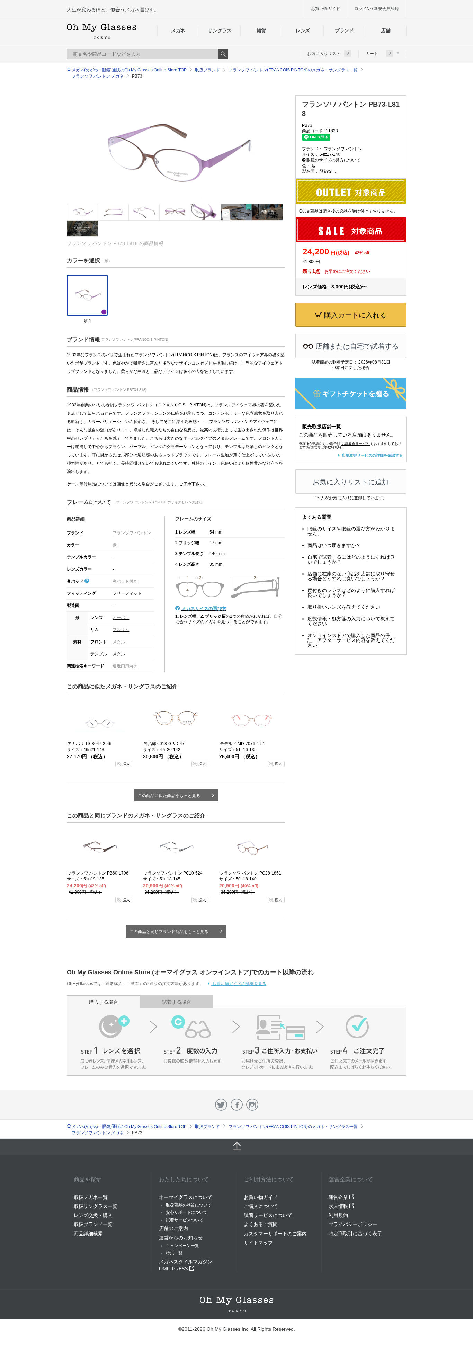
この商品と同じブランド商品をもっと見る (169, 931)
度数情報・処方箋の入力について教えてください (351, 621)
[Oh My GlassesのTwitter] (221, 1105)
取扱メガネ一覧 (91, 1197)
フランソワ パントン (132, 532)
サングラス (219, 30)
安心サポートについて (186, 1212)
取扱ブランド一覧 (93, 1224)
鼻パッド (75, 581)
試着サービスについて (268, 1215)
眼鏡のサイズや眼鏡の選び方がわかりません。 (351, 531)
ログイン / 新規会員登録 (376, 8)
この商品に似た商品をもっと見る (169, 795)
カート (378, 53)
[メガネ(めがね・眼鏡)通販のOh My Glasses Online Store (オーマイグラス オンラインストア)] (236, 1304)
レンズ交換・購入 (93, 1215)
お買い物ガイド (325, 8)
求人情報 (339, 1206)
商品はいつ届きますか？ (334, 545)
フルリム (121, 629)
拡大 (126, 764)
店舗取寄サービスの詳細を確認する (372, 455)
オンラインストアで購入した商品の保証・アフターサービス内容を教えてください (351, 640)
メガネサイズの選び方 (203, 608)
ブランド (344, 30)
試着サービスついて (184, 1220)
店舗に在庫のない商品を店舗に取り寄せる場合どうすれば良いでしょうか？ (351, 576)
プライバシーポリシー (353, 1224)
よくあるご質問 (261, 1224)
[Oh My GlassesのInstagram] (252, 1105)
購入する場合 (103, 1002)
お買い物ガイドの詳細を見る (238, 983)
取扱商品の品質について (189, 1205)
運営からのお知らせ (181, 1237)
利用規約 (338, 1215)
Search (223, 54)
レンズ (303, 30)
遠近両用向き (125, 666)
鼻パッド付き (125, 581)
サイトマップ (258, 1242)
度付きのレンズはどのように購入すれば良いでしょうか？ (351, 593)
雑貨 (261, 30)
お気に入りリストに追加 (351, 482)
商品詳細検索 (88, 1233)
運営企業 (339, 1197)
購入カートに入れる (354, 315)
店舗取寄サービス (355, 444)
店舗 (385, 30)
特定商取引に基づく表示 (355, 1233)
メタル (119, 641)
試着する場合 (176, 1002)
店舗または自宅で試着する (356, 346)
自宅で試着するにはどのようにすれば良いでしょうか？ (351, 559)
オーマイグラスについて (185, 1197)
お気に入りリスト (328, 53)
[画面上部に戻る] (236, 1147)
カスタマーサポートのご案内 (275, 1233)
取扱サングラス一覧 (95, 1206)
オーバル (121, 617)
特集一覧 (174, 1253)
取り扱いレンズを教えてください (343, 607)
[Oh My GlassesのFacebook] (237, 1105)
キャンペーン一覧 (182, 1245)
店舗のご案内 (173, 1228)
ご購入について (261, 1206)
